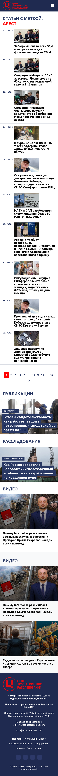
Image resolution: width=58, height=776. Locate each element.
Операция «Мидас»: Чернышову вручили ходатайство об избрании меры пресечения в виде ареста (33, 113)
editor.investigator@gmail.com (29, 725)
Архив (38, 748)
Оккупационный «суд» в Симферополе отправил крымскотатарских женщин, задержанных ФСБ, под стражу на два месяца (32, 286)
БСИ (30, 743)
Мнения (20, 748)
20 (38, 375)
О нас (30, 748)
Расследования (21, 441)
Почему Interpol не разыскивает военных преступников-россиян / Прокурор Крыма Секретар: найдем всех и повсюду (27, 538)
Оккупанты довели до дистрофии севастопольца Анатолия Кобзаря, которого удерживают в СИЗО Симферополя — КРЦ (34, 181)
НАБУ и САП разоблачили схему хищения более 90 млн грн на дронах (33, 213)
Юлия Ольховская (13, 458)
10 (33, 375)
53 (51, 375)
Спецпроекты (42, 743)
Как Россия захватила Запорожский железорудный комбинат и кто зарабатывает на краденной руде (29, 471)
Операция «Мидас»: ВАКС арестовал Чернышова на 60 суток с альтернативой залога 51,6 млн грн (33, 80)
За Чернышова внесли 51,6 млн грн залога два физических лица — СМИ (33, 49)
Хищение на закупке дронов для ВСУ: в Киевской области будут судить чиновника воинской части (32, 354)
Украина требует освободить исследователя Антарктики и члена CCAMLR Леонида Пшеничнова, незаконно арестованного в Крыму (34, 247)
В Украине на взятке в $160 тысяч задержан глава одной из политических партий (33, 148)
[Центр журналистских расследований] (16, 5)
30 (42, 375)
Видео (10, 488)
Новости (17, 738)
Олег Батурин (10, 411)
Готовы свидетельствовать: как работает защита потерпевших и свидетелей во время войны (30, 423)
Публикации (18, 393)
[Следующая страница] (29, 381)
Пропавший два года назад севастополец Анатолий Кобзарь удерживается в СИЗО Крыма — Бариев (34, 321)
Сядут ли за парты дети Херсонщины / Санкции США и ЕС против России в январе (29, 663)
